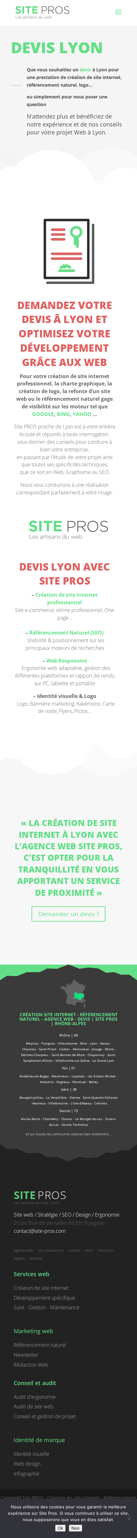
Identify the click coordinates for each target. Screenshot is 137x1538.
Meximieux (60, 1076)
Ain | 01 (68, 1068)
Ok (60, 1528)
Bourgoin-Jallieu (31, 1097)
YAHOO (82, 414)
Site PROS (106, 1019)
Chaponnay (96, 1055)
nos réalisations (51, 1250)
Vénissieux (81, 1049)
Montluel (79, 1082)
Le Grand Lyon (103, 1060)
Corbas (64, 1049)
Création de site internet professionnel (66, 598)
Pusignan (48, 1043)
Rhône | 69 (68, 1035)
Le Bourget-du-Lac (88, 1119)
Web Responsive (66, 660)
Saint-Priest (47, 1049)
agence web (58, 1019)
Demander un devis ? (68, 914)
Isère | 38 (68, 1089)
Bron (83, 1043)
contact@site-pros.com (40, 1230)
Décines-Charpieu (34, 1055)
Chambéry (50, 1119)
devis (85, 70)
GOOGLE (43, 414)
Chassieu (29, 1049)
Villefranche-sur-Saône (72, 1060)
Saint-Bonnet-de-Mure (68, 1055)
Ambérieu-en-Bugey (34, 1076)
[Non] (129, 1518)
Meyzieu (32, 1043)
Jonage (97, 1049)
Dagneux (62, 1082)
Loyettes (78, 1076)
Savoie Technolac (75, 1124)
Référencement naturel (40, 1344)
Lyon (93, 1043)
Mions (109, 1049)
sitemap (35, 1258)
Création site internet (48, 1014)
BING (63, 414)
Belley (93, 1082)
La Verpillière (56, 1097)
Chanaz (66, 1119)
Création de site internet (41, 1287)
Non (75, 1528)
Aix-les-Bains (30, 1119)
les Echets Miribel (102, 1076)
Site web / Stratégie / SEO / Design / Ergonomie (66, 1214)
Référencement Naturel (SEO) (66, 632)
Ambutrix (47, 1082)
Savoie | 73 (68, 1110)
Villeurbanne (67, 1043)
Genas (105, 1043)
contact (74, 1250)
